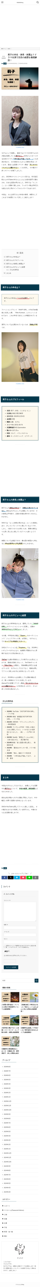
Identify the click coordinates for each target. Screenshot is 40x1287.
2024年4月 (7, 1187)
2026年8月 (7, 1066)
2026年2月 (7, 1092)
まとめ (8, 273)
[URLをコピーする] (35, 877)
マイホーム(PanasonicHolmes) (14, 1210)
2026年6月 (7, 1075)
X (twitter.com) (20, 147)
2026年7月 (7, 1071)
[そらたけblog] (20, 2)
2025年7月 (7, 1123)
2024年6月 (7, 1179)
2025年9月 (7, 1114)
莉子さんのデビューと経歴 (15, 267)
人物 (5, 1214)
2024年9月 (7, 1166)
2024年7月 (7, 1175)
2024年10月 (7, 1162)
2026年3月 (7, 1088)
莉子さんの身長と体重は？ (15, 264)
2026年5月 (7, 1079)
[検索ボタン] (37, 2)
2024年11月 (7, 1157)
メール (6, 931)
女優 (5, 63)
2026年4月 (7, 1084)
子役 (5, 1227)
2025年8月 (7, 1118)
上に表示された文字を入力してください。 (16, 955)
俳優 (5, 1219)
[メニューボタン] (2, 2)
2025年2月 (7, 1144)
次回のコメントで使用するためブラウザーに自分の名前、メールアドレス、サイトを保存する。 (21, 946)
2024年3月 (7, 1192)
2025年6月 (7, 1127)
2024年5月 (7, 1183)
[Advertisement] (20, 26)
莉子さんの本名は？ (13, 257)
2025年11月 (7, 1105)
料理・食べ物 (8, 1232)
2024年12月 (7, 1153)
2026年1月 (7, 1097)
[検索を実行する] (36, 981)
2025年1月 (7, 1149)
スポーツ (7, 1206)
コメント (7, 900)
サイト (6, 939)
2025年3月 (7, 1140)
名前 (6, 924)
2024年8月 (7, 1170)
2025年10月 (7, 1110)
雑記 (5, 1236)
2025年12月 (7, 1101)
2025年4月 (7, 1136)
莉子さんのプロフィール (14, 260)
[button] (4, 877)
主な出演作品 (14, 270)
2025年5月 (7, 1131)
